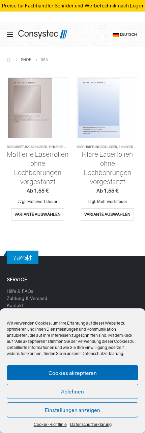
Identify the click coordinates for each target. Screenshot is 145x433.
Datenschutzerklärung (102, 353)
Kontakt (15, 305)
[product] (37, 108)
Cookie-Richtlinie (50, 424)
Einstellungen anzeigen (72, 410)
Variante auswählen (37, 214)
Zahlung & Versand (27, 298)
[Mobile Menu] (12, 34)
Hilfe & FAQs (20, 291)
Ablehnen (72, 391)
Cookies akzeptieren (73, 373)
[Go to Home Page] (9, 59)
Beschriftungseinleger (27, 147)
